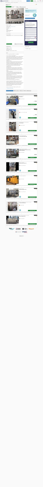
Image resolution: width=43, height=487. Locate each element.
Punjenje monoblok (13, 26)
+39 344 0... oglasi (28, 48)
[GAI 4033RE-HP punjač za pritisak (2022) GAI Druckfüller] (12, 126)
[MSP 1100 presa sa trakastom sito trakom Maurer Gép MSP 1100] (12, 220)
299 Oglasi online (27, 15)
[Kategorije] (9, 1)
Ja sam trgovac (28, 39)
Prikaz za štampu (16, 90)
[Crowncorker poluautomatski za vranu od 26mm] (12, 113)
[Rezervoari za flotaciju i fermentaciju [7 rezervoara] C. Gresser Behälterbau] (12, 206)
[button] (42, 1)
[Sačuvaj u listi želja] (35, 4)
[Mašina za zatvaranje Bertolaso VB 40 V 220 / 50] (12, 166)
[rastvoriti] (21, 107)
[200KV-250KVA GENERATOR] (12, 180)
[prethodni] (6, 15)
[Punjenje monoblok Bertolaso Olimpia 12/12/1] (12, 193)
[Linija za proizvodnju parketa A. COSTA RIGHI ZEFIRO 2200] (12, 140)
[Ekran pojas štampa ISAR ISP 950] (12, 100)
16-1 (8, 29)
